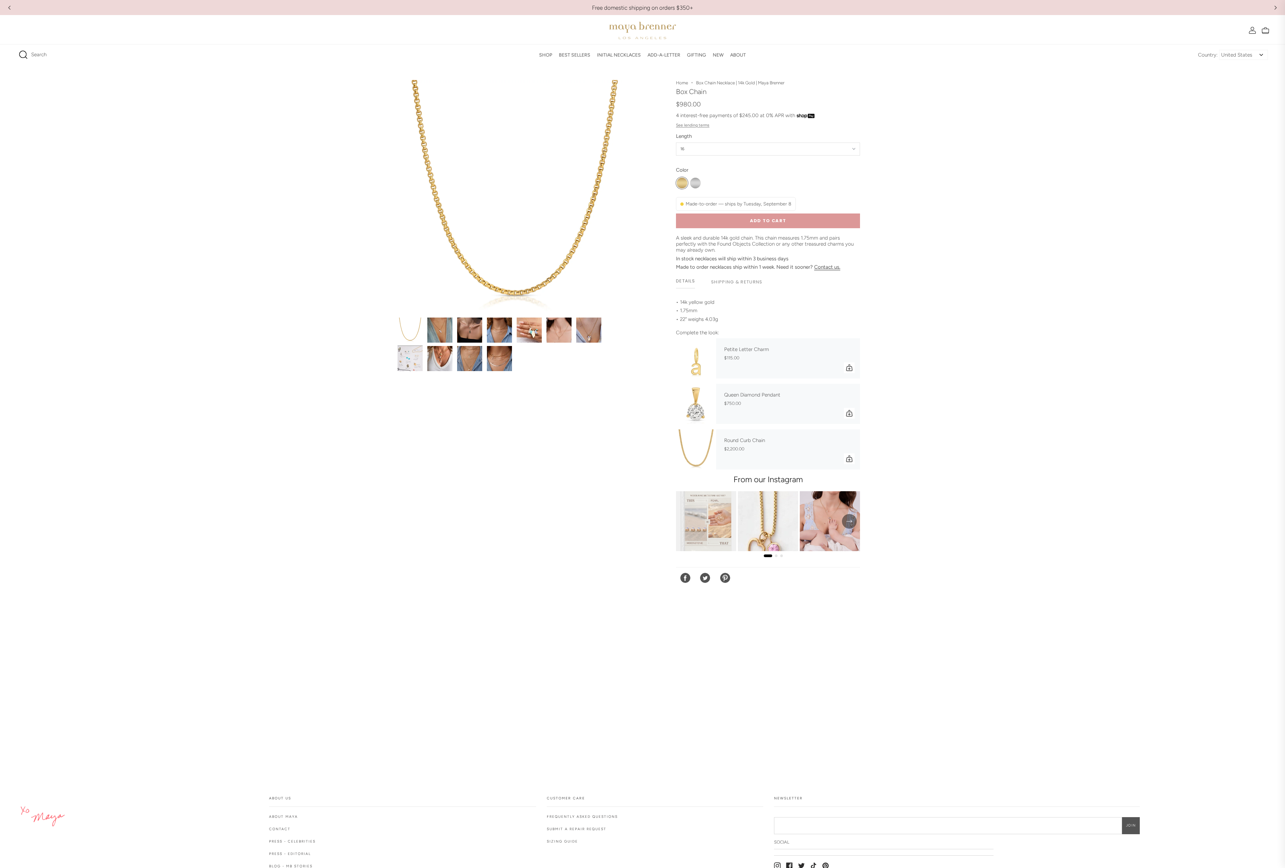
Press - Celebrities (292, 841)
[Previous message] (9, 8)
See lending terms (692, 125)
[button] (545, 55)
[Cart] (1265, 30)
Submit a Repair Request (576, 829)
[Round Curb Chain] (696, 449)
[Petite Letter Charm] (696, 358)
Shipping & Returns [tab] (736, 282)
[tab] (685, 281)
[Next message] (1276, 8)
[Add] (849, 367)
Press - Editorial (290, 854)
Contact (279, 829)
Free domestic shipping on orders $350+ (642, 7)
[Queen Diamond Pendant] (696, 404)
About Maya (283, 816)
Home (682, 82)
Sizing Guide (562, 841)
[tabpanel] (768, 310)
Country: (1208, 55)
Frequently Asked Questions (582, 816)
